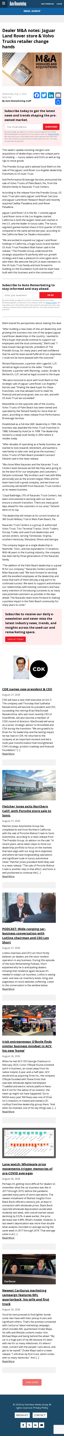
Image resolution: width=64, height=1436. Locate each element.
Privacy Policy (53, 134)
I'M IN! (50, 295)
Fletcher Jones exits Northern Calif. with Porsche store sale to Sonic (26, 810)
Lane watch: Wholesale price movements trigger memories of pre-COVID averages (27, 1168)
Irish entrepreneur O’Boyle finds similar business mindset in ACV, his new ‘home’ (27, 1046)
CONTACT (40, 1415)
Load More (32, 1382)
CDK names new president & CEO (27, 689)
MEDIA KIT (22, 1415)
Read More (8, 754)
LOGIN (59, 4)
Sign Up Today (15, 639)
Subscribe (51, 127)
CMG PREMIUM (47, 4)
